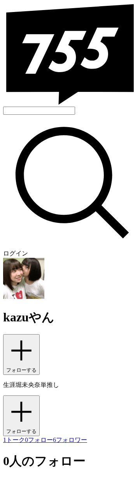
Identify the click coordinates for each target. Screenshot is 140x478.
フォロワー (70, 440)
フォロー (39, 440)
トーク (14, 440)
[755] (70, 103)
